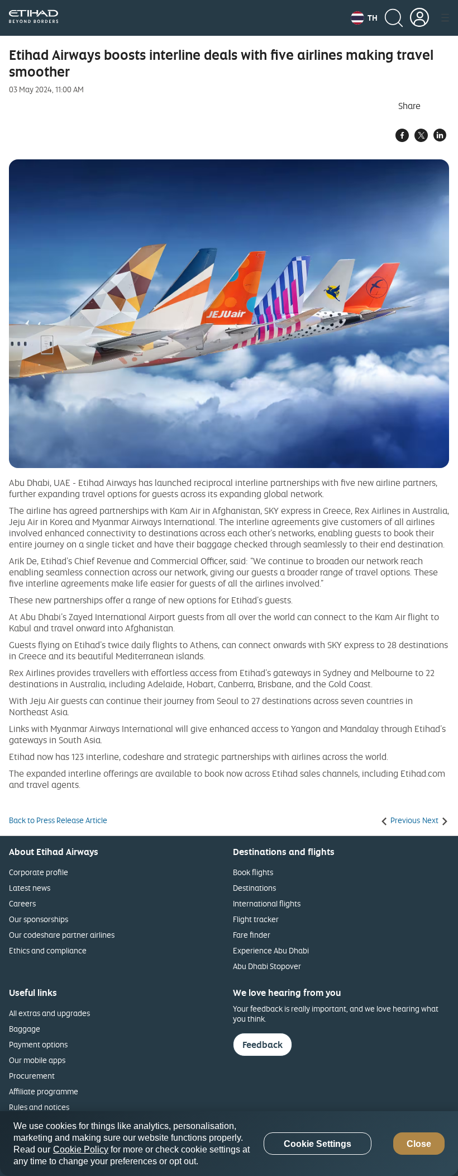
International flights (266, 903)
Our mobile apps (37, 1060)
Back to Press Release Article (58, 820)
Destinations (254, 887)
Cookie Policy (80, 1149)
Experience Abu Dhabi (271, 950)
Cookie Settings (317, 1144)
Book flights (253, 872)
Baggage (24, 1028)
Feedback (262, 1044)
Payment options (38, 1044)
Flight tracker (256, 919)
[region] (229, 1143)
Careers (22, 903)
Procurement (32, 1075)
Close (419, 1144)
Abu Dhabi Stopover (267, 966)
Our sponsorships (38, 919)
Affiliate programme (43, 1091)
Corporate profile (38, 872)
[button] (364, 18)
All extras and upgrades (49, 1013)
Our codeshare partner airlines (62, 934)
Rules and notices (39, 1107)
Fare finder (251, 934)
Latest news (29, 887)
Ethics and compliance (48, 950)
